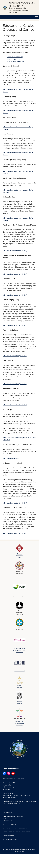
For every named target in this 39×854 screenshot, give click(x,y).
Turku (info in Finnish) (15, 57)
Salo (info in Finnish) (14, 59)
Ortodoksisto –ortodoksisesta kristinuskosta (19, 723)
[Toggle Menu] (36, 17)
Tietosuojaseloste (8, 835)
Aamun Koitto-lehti (20, 671)
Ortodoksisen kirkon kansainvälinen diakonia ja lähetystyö (19, 650)
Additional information (11, 458)
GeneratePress (19, 851)
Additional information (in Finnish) (15, 251)
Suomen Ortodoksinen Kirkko (19, 555)
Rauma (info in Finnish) (15, 61)
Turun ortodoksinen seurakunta (22, 5)
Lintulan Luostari (19, 702)
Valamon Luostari (19, 686)
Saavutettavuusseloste (10, 839)
